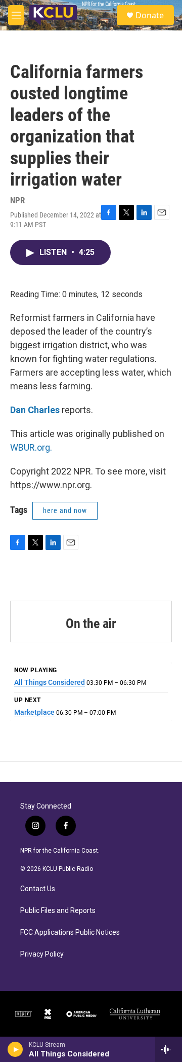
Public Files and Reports (58, 910)
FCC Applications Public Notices (70, 932)
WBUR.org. (31, 447)
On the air (91, 623)
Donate (149, 15)
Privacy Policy (42, 954)
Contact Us (37, 889)
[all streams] (168, 1049)
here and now (65, 510)
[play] (15, 1049)
